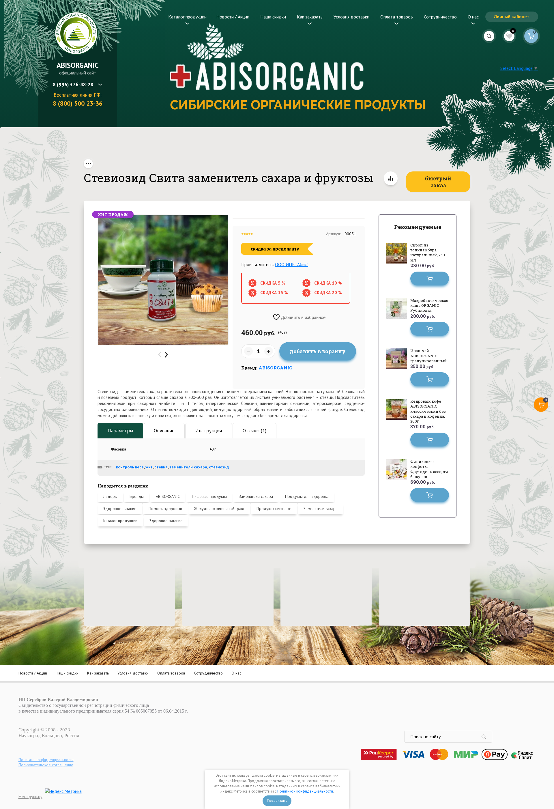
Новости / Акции (232, 17)
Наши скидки (273, 17)
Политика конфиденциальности (46, 759)
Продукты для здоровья (307, 496)
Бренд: (266, 368)
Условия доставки (351, 17)
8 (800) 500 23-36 (77, 103)
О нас (473, 17)
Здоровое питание (119, 508)
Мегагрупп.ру (30, 796)
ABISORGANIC (78, 65)
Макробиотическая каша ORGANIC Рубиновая (429, 305)
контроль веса (130, 467)
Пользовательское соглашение (45, 764)
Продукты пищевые (274, 508)
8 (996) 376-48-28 (73, 84)
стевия (161, 467)
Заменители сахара (256, 496)
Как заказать (310, 17)
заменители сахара (188, 467)
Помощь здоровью (165, 508)
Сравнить (391, 178)
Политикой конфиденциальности (305, 791)
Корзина (531, 36)
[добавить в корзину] (429, 278)
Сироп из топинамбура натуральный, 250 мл (427, 252)
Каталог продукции (187, 17)
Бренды (137, 496)
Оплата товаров (396, 17)
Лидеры (110, 496)
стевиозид (219, 467)
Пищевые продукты (209, 496)
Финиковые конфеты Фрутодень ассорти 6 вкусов (429, 469)
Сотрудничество (440, 17)
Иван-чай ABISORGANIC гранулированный (428, 355)
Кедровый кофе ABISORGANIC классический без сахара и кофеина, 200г (428, 411)
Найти (487, 736)
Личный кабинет (511, 16)
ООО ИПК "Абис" (291, 264)
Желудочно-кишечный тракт (219, 508)
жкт (149, 467)
